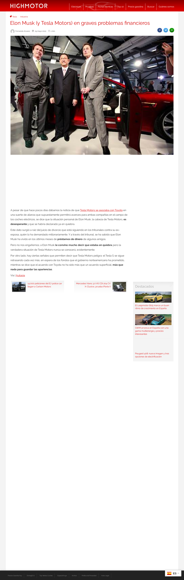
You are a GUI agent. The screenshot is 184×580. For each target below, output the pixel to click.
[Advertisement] (92, 177)
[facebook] (159, 30)
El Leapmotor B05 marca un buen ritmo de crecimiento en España (152, 307)
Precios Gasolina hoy (15, 576)
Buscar (151, 6)
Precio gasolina (135, 6)
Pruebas (89, 6)
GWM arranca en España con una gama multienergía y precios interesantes (152, 331)
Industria (24, 17)
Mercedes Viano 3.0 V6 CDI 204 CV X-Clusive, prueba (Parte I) (93, 285)
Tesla (14, 17)
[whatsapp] (171, 30)
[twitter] (165, 30)
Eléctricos (76, 6)
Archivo (74, 576)
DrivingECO (31, 576)
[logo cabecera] (28, 5)
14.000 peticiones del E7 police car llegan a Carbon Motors (45, 285)
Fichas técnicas (105, 6)
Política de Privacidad (89, 576)
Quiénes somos (166, 6)
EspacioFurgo (62, 576)
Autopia (20, 275)
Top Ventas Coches (46, 576)
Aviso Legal (105, 576)
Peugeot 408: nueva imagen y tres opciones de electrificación (152, 355)
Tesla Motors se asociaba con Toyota (101, 210)
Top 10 (120, 6)
